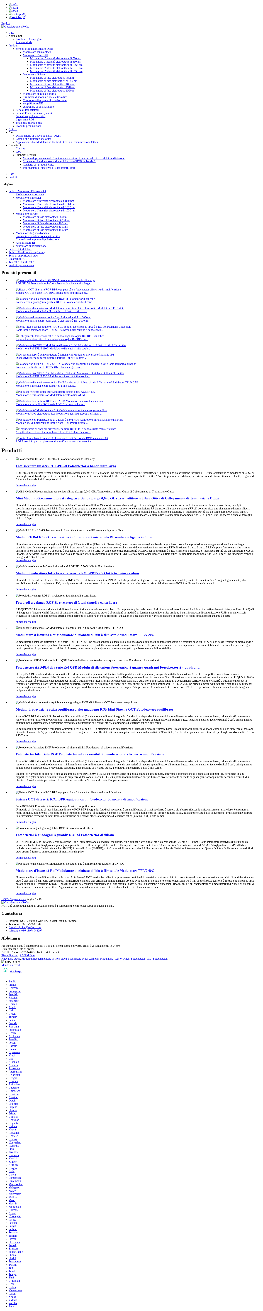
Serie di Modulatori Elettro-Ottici (34, 48)
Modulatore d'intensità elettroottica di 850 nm (55, 61)
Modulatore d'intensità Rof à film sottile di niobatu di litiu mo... (51, 311)
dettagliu (31, 485)
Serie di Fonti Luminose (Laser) (34, 113)
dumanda (21, 485)
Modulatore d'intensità (35, 55)
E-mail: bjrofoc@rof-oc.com (25, 927)
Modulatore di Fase (34, 74)
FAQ (18, 151)
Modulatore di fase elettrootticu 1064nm (52, 84)
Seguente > (16, 899)
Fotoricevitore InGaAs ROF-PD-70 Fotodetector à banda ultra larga (66, 466)
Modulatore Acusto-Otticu (115, 958)
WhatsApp (16, 971)
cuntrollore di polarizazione (38, 106)
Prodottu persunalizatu (28, 125)
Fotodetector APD (141, 958)
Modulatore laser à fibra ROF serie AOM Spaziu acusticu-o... (50, 404)
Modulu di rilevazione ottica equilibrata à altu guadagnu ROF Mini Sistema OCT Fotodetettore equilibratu (94, 709)
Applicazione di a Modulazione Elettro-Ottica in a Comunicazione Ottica (57, 142)
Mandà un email (10, 965)
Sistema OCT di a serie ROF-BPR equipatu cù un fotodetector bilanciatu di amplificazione (82, 799)
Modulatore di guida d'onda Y (40, 93)
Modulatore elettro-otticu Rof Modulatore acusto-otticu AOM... (51, 394)
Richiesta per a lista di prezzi (17, 948)
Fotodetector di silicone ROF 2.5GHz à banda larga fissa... (49, 367)
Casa (11, 32)
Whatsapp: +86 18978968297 (25, 930)
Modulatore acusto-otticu (37, 51)
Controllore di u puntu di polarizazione (45, 100)
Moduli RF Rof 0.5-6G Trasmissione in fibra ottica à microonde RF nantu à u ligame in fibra (84, 537)
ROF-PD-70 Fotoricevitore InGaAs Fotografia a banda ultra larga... (54, 283)
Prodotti (13, 45)
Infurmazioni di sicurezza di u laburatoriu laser (49, 167)
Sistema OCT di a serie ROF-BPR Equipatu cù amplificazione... (52, 292)
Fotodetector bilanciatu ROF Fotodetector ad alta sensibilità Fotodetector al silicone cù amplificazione (90, 754)
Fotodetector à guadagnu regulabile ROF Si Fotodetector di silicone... (55, 302)
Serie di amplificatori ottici (30, 116)
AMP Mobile (27, 955)
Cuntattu (20, 148)
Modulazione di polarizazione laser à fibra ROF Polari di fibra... (52, 422)
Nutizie (13, 129)
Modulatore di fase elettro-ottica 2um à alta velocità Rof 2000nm (52, 320)
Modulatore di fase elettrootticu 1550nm (52, 90)
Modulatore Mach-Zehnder (83, 958)
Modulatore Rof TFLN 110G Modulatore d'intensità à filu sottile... (53, 348)
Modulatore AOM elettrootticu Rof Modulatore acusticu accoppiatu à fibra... (59, 413)
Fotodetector (160, 958)
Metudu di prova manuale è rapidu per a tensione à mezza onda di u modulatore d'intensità (74, 158)
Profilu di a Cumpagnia (29, 39)
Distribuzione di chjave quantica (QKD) (38, 135)
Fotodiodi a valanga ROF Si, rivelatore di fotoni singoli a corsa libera (66, 602)
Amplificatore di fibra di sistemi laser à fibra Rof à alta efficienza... (53, 432)
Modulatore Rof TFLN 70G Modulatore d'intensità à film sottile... (53, 376)
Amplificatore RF (33, 103)
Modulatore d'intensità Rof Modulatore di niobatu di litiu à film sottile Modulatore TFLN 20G (85, 635)
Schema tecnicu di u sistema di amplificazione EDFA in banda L (59, 161)
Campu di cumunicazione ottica (33, 138)
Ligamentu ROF (25, 119)
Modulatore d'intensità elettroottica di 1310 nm (56, 68)
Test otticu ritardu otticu (29, 122)
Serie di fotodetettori (27, 109)
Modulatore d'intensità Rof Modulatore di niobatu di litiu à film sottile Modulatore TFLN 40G (85, 871)
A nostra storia (24, 42)
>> (24, 899)
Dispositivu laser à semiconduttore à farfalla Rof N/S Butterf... (51, 357)
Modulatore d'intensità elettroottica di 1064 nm (56, 64)
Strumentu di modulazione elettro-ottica (45, 96)
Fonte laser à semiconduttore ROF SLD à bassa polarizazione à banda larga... (59, 329)
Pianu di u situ (9, 955)
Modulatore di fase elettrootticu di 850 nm (53, 80)
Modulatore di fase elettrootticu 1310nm (52, 87)
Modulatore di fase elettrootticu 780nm (52, 77)
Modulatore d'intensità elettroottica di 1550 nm (56, 71)
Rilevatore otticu (10, 958)
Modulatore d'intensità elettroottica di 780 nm (55, 58)
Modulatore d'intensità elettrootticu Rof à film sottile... (46, 385)
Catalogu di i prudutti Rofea (38, 164)
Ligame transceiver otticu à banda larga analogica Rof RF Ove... (52, 339)
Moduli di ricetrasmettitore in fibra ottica (44, 958)
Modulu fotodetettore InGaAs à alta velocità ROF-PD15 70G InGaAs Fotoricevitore (77, 573)
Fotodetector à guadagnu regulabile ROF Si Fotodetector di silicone (65, 835)
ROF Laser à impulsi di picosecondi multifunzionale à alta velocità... (54, 441)
